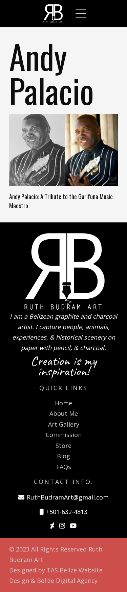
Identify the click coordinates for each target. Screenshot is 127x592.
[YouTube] (73, 525)
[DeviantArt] (52, 525)
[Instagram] (62, 525)
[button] (81, 13)
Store (63, 445)
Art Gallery (63, 424)
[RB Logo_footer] (63, 271)
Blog (63, 456)
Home (63, 403)
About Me (63, 413)
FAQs (63, 467)
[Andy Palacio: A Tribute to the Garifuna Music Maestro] (63, 150)
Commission (64, 435)
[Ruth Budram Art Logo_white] (53, 13)
